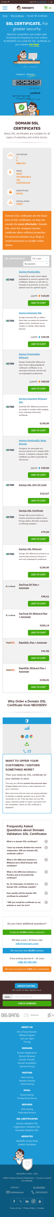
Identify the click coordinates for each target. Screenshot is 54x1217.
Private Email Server (27, 1098)
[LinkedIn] (27, 1201)
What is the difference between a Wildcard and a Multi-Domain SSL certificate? (22, 863)
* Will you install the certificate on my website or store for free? (23, 903)
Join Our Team (27, 1038)
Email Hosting (27, 1095)
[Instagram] (33, 1201)
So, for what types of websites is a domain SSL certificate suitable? (22, 885)
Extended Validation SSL (27, 1130)
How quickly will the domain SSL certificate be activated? (22, 894)
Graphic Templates (27, 1144)
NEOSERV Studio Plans (27, 1141)
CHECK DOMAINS (27, 1003)
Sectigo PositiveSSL (29, 272)
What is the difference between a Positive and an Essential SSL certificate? (21, 875)
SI (51, 2)
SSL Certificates (27, 1118)
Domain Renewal (27, 1056)
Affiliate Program (27, 1035)
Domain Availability (27, 1063)
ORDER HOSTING (26, 986)
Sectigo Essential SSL (30, 313)
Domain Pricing (27, 1066)
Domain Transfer (27, 1059)
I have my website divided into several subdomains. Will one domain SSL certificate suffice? (24, 850)
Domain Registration (27, 1053)
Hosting (27, 1072)
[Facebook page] (14, 1201)
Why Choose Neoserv (27, 1032)
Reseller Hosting (27, 1080)
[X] (20, 1201)
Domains (27, 1048)
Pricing (27, 1042)
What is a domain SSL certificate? (22, 841)
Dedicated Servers (27, 1112)
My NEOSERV (42, 2)
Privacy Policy (29, 1208)
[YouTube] (40, 1201)
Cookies (40, 1208)
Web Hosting (27, 1077)
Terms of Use (15, 1208)
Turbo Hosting (27, 1084)
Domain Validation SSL (27, 1123)
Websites (27, 1136)
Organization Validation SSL (27, 1127)
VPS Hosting (27, 1109)
